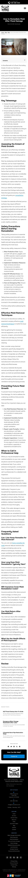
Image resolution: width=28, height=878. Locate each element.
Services (14, 815)
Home (2, 32)
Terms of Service (14, 863)
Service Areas (14, 817)
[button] (25, 8)
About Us (14, 819)
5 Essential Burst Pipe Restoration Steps (13, 733)
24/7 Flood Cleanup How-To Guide (13, 711)
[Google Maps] (17, 857)
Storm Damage (14, 843)
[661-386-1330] (9, 2)
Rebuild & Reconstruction (14, 845)
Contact (14, 829)
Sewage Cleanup (14, 849)
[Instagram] (10, 857)
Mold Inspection (14, 837)
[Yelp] (20, 857)
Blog (6, 32)
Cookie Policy (14, 865)
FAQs (14, 821)
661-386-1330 (15, 3)
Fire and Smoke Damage (14, 841)
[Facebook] (7, 857)
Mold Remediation (14, 839)
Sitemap (14, 866)
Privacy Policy (14, 861)
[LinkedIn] (14, 857)
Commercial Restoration (14, 851)
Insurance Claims (14, 823)
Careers (14, 827)
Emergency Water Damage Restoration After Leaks (10, 722)
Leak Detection (14, 847)
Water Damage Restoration (14, 835)
